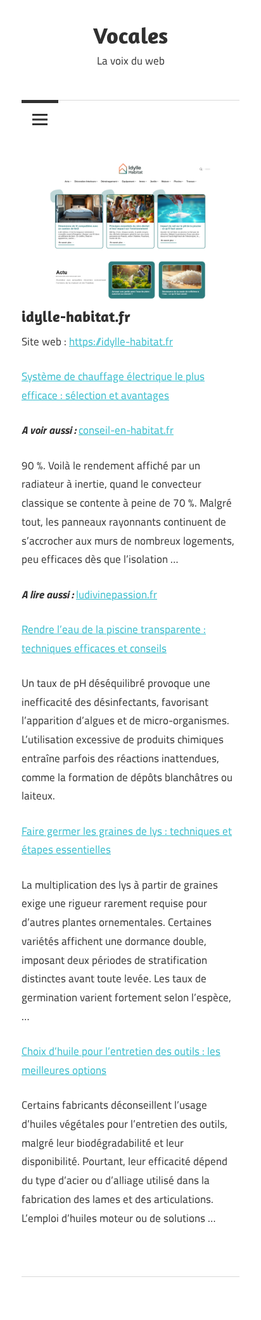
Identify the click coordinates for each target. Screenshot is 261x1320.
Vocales (130, 35)
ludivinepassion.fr (116, 594)
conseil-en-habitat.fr (126, 430)
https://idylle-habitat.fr (121, 341)
